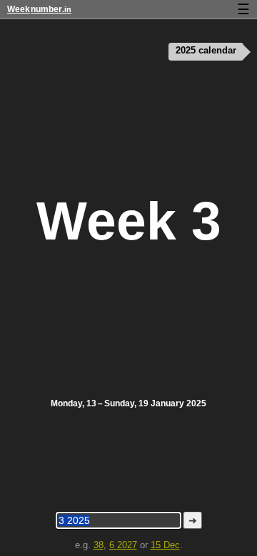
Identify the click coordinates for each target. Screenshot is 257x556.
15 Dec (165, 545)
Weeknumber (39, 9)
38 (99, 545)
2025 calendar (206, 51)
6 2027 (123, 545)
